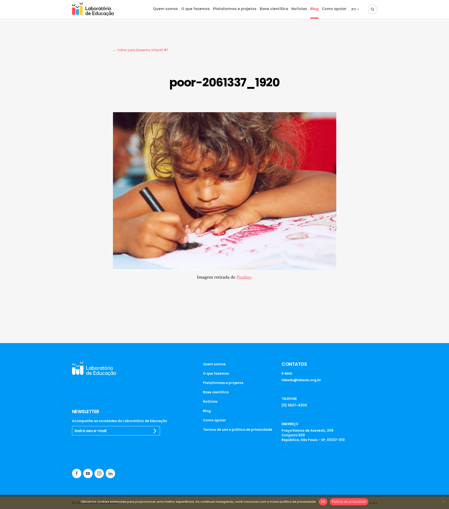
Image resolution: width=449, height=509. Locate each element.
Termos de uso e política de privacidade (237, 429)
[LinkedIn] (110, 473)
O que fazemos (195, 8)
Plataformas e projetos (235, 8)
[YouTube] (88, 473)
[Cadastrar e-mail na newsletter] (155, 431)
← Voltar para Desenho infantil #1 (140, 50)
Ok (323, 501)
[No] (443, 501)
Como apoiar (334, 8)
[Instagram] (99, 473)
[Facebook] (76, 473)
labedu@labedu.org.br (301, 380)
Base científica (274, 8)
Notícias (299, 8)
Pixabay (243, 277)
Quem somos (165, 8)
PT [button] (353, 9)
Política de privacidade (349, 501)
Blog (314, 8)
